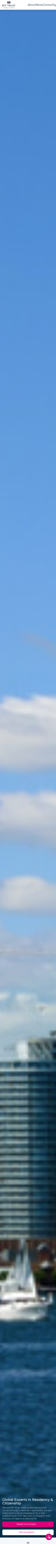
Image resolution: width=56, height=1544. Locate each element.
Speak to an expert (26, 1524)
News (39, 4)
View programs (26, 1532)
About (32, 4)
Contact (48, 4)
